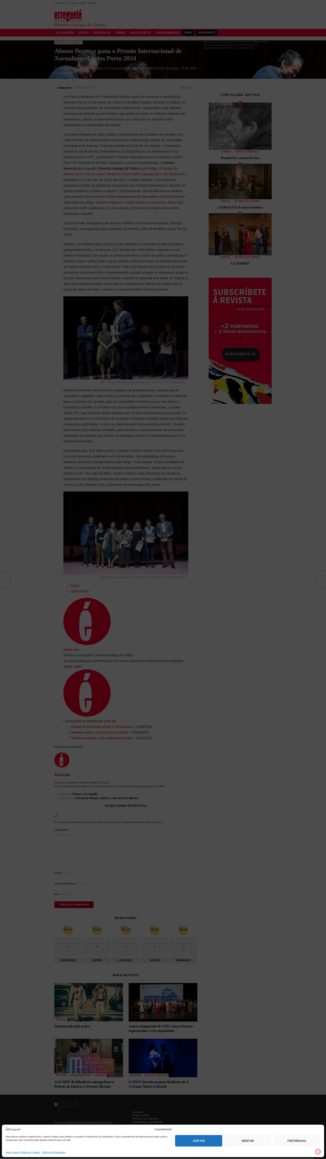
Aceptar (199, 1141)
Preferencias (296, 1141)
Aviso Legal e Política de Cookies (23, 1152)
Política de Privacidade (53, 1152)
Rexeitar (248, 1141)
